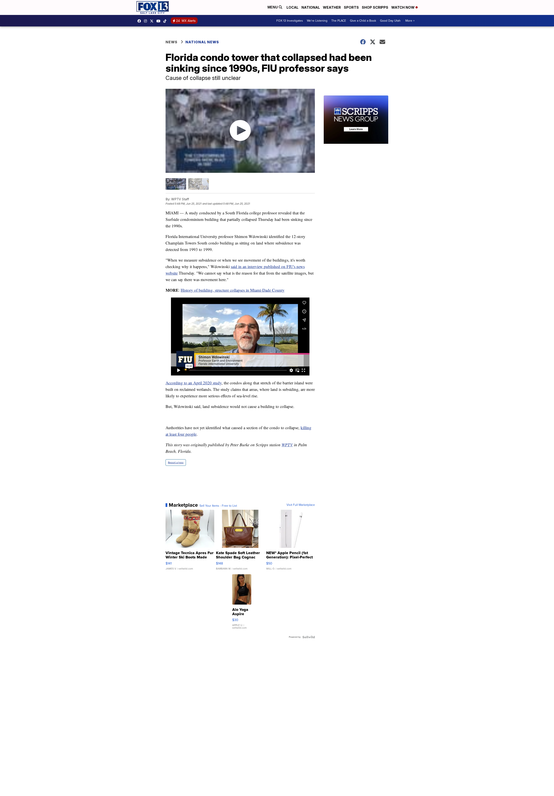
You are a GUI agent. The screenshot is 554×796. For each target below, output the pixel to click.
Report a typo (176, 462)
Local (292, 7)
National (310, 7)
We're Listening (317, 20)
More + (410, 20)
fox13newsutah (140, 21)
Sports (351, 7)
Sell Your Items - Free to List (218, 505)
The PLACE (338, 20)
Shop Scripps (375, 7)
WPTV (287, 444)
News (171, 42)
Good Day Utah (390, 20)
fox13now (146, 21)
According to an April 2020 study (194, 382)
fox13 (153, 21)
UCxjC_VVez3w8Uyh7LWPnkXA (159, 21)
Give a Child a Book (363, 20)
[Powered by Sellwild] (308, 637)
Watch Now (403, 7)
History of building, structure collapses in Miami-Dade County (233, 290)
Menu (273, 7)
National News (202, 42)
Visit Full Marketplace (301, 504)
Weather (332, 7)
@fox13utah (166, 21)
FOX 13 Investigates (289, 20)
